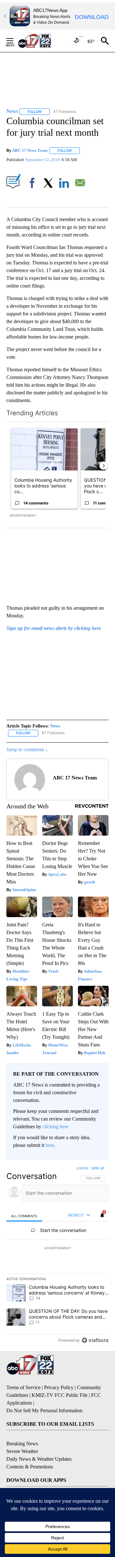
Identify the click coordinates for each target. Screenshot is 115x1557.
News (55, 726)
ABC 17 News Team (30, 150)
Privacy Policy (58, 1387)
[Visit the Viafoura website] (95, 1340)
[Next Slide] (103, 465)
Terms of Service (23, 1387)
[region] (57, 1255)
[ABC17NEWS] (41, 40)
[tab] (24, 1215)
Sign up (97, 1168)
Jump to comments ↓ (27, 749)
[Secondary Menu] (14, 40)
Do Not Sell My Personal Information (44, 1410)
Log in (82, 1168)
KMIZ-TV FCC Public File (60, 1395)
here (49, 1145)
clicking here (55, 1126)
